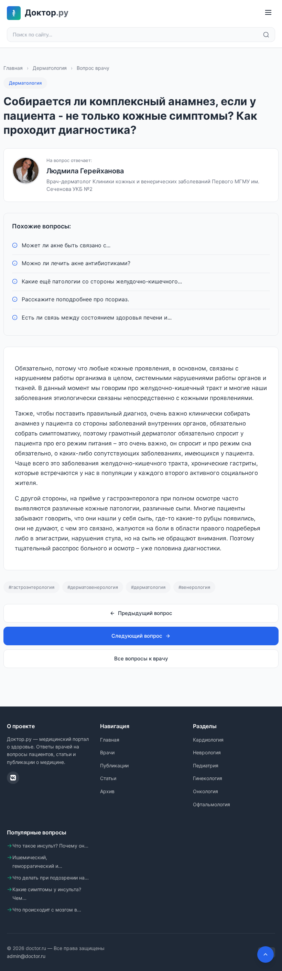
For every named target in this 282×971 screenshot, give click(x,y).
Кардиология (208, 740)
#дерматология (148, 587)
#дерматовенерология (92, 587)
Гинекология (207, 778)
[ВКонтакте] (13, 778)
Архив (107, 791)
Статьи (108, 778)
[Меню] (268, 13)
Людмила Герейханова (85, 171)
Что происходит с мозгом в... (46, 910)
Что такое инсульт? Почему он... (50, 846)
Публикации (114, 765)
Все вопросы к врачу (141, 658)
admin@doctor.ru (26, 956)
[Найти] (266, 35)
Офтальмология (211, 804)
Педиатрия (205, 765)
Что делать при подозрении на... (50, 878)
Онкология (205, 791)
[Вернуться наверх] (265, 954)
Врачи (107, 752)
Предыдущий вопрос (145, 613)
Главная (13, 68)
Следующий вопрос (136, 636)
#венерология (194, 587)
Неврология (207, 752)
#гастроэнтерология (31, 587)
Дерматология (50, 68)
